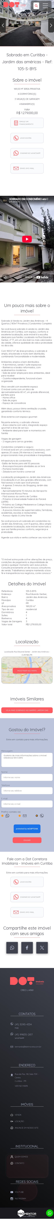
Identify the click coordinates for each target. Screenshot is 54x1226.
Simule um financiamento (26, 122)
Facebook (27, 948)
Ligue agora (25, 138)
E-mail (4, 798)
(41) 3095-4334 (23, 1026)
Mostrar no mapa (27, 670)
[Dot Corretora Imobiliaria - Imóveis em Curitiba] (14, 5)
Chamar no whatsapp (30, 153)
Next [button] (51, 25)
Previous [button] (3, 25)
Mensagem (7, 751)
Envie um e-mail (27, 168)
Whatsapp (12, 948)
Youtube (19, 1192)
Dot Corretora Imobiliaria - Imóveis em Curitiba (27, 981)
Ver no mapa (21, 1086)
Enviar (27, 840)
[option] (27, 23)
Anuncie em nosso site (26, 1128)
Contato (19, 1163)
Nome (4, 772)
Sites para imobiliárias (27, 1216)
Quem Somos (21, 1156)
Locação (19, 1121)
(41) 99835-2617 (24, 1036)
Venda (18, 1115)
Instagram (20, 1198)
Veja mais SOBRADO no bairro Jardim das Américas (27, 711)
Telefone (5, 785)
